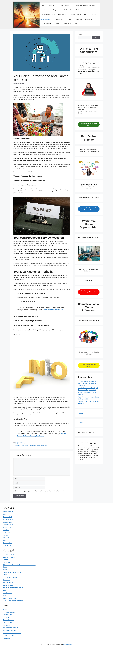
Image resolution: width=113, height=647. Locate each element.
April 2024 (6, 538)
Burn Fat (5, 559)
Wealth (69, 19)
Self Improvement (46, 23)
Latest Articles (53, 5)
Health (57, 23)
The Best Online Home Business (72, 10)
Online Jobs (59, 19)
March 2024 (7, 540)
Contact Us (6, 617)
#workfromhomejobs (9, 630)
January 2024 (7, 545)
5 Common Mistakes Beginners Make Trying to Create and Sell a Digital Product (88, 383)
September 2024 (8, 524)
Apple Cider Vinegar (9, 635)
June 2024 (6, 532)
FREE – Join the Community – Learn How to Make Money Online (77, 5)
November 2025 (8, 511)
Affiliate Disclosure (9, 612)
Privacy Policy (7, 614)
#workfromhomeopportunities (12, 633)
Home (42, 5)
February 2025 (7, 517)
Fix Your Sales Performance (53, 310)
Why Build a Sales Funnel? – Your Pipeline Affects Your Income (31, 445)
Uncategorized (7, 593)
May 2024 (6, 535)
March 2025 (6, 514)
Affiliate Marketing (74, 14)
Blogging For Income (90, 14)
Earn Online (61, 14)
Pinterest (81, 413)
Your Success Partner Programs (50, 10)
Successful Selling (46, 19)
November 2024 (8, 519)
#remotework (7, 625)
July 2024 (6, 530)
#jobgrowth (6, 638)
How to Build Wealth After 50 (84, 19)
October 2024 (7, 522)
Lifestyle (66, 23)
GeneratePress (67, 644)
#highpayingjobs (8, 622)
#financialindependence (10, 627)
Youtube (80, 423)
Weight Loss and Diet (9, 598)
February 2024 (7, 543)
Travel (75, 23)
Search (80, 34)
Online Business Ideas (47, 14)
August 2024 (7, 527)
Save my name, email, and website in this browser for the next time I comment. (39, 491)
